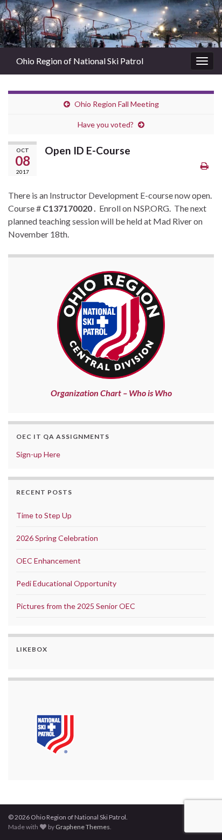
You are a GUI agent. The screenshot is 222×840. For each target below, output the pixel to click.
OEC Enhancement (48, 560)
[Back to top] (197, 775)
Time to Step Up (44, 515)
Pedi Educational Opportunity (66, 583)
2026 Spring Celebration (57, 538)
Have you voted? (106, 124)
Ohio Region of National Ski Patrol (79, 61)
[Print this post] (204, 165)
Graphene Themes (83, 827)
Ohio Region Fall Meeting (116, 104)
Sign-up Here (38, 454)
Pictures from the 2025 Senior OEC (75, 606)
